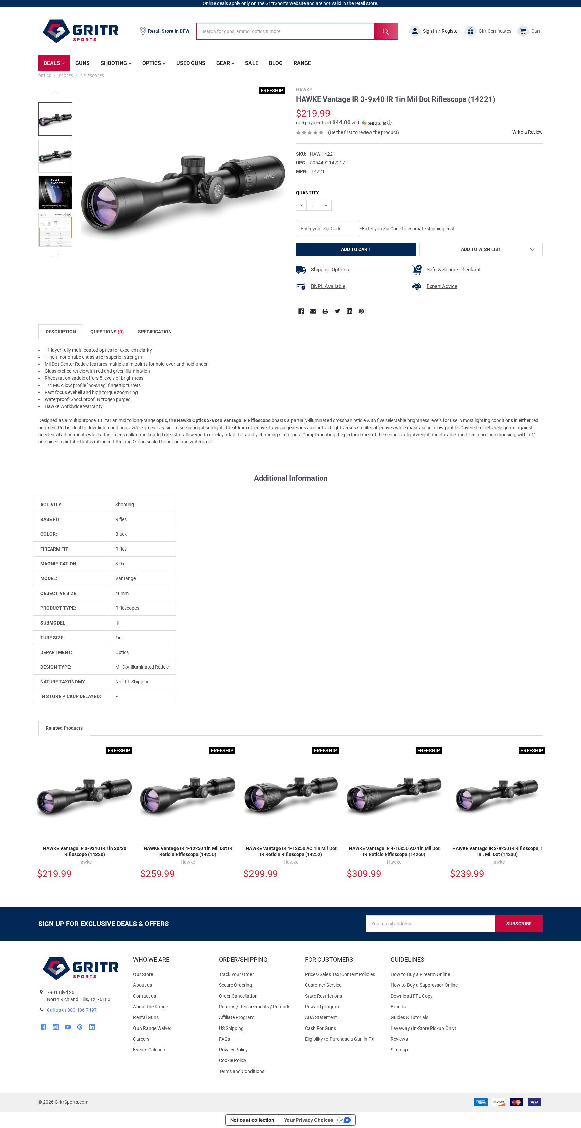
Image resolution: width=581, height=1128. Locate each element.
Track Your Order (236, 974)
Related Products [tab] (64, 728)
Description (61, 331)
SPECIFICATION (155, 331)
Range (302, 63)
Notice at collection (252, 1120)
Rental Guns (146, 1017)
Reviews (399, 1039)
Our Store (143, 974)
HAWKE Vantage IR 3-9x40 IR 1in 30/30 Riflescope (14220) (84, 851)
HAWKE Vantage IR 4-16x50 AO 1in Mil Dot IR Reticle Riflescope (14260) (394, 851)
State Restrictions (323, 996)
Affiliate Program (236, 1017)
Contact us (144, 996)
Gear (223, 63)
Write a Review (527, 132)
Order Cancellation (238, 996)
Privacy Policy (256, 1049)
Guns (82, 63)
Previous (55, 93)
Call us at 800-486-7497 (72, 1010)
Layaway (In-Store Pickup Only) (423, 1028)
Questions (107, 331)
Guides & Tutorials (409, 1017)
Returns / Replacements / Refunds (254, 1006)
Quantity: (308, 192)
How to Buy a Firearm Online (420, 974)
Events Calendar (150, 1049)
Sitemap (399, 1049)
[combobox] (297, 31)
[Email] (313, 311)
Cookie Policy (256, 1060)
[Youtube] (68, 1027)
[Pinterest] (361, 311)
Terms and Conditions (256, 1071)
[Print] (325, 311)
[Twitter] (337, 311)
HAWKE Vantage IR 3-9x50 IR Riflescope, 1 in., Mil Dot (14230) (497, 851)
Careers (141, 1039)
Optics (151, 63)
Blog (276, 63)
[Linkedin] (349, 311)
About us (142, 985)
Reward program (322, 1006)
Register (450, 31)
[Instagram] (55, 1027)
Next (55, 256)
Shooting (114, 63)
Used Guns (190, 63)
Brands (398, 1006)
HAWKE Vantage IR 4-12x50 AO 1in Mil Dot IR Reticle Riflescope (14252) (291, 851)
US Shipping (231, 1028)
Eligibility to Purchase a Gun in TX (339, 1039)
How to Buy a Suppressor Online (424, 985)
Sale (251, 63)
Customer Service (323, 985)
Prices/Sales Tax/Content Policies (340, 974)
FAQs (224, 1039)
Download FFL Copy (412, 996)
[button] (344, 122)
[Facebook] (301, 311)
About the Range (150, 1006)
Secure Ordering (235, 985)
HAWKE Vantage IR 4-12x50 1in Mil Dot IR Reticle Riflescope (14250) (188, 851)
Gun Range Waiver (152, 1028)
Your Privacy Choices (308, 1120)
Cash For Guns (320, 1028)
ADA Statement (321, 1017)
